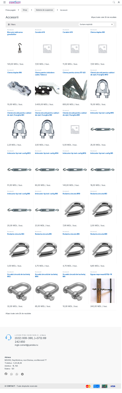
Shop (25, 10)
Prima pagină (10, 10)
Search (114, 2)
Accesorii (10, 30)
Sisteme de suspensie (44, 10)
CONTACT (11, 386)
